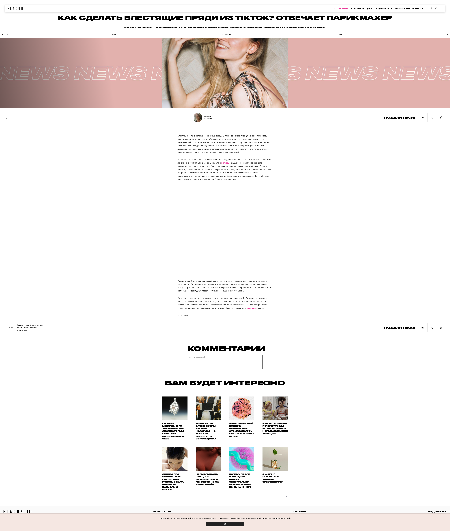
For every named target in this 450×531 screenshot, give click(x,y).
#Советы (20, 327)
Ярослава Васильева (208, 117)
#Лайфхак (33, 327)
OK (225, 524)
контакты (162, 511)
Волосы (5, 34)
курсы (418, 8)
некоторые (252, 308)
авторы (299, 511)
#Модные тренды (23, 325)
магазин (402, 8)
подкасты (383, 8)
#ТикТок (26, 327)
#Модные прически (36, 325)
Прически (115, 34)
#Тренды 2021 (22, 330)
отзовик (341, 8)
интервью (226, 163)
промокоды (361, 8)
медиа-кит (437, 511)
